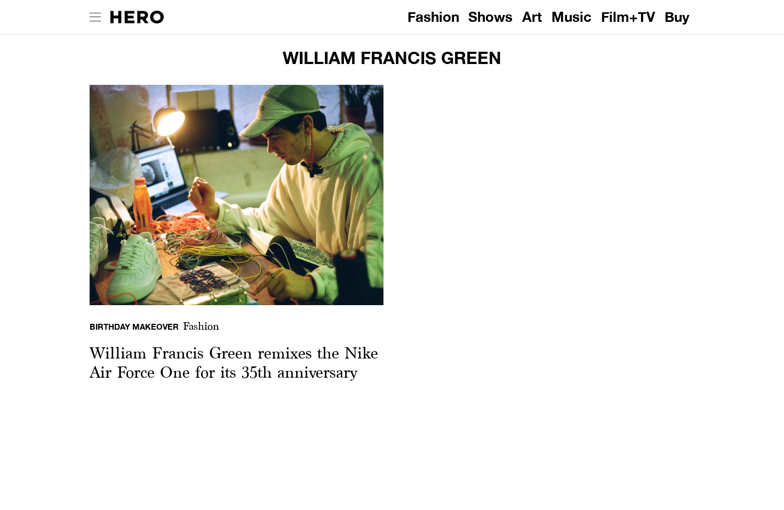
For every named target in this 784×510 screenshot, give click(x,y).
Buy (677, 17)
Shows (490, 17)
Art (532, 17)
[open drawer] (95, 17)
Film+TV (628, 17)
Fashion (433, 17)
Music (571, 17)
